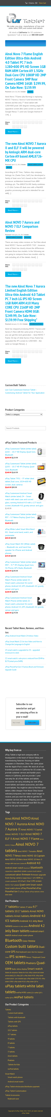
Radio (14, 969)
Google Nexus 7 (27, 878)
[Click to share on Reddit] (17, 126)
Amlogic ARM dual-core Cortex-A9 (15, 863)
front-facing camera (13, 878)
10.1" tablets (22, 911)
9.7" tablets (12, 1034)
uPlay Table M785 (29, 976)
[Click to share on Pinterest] (25, 122)
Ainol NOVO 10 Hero (14, 859)
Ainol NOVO (21, 818)
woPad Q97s (38, 993)
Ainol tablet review (14, 237)
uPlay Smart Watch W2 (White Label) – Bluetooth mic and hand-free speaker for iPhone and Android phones (20, 548)
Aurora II (27, 868)
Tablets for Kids (23, 972)
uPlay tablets (35, 892)
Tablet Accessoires (12, 1095)
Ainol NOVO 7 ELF (15, 834)
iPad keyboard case (23, 952)
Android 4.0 (33, 863)
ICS (19, 881)
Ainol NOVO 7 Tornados (27, 851)
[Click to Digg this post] (33, 122)
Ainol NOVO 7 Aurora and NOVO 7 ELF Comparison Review (22, 226)
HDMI (38, 878)
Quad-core (25, 884)
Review (27, 237)
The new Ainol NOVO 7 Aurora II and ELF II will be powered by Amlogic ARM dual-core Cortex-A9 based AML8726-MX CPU (25, 152)
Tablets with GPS (14, 1022)
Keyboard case (13, 1099)
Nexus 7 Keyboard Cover (35, 957)
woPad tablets (23, 997)
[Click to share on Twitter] (17, 122)
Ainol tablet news (35, 164)
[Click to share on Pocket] (29, 122)
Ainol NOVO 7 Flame (26, 839)
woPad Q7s (30, 993)
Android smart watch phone (22, 935)
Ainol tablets (22, 916)
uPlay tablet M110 (20, 982)
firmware (26, 874)
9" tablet (29, 907)
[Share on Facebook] (14, 122)
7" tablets (11, 907)
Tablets (8, 1009)
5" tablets (11, 1052)
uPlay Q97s (20, 976)
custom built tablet (34, 871)
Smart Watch (10, 1074)
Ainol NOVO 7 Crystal (31, 829)
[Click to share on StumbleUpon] (14, 126)
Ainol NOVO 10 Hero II (32, 859)
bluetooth (37, 867)
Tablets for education (11, 972)
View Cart (42, 3)
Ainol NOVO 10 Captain (33, 855)
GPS (34, 878)
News (30, 92)
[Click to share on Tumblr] (40, 122)
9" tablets (11, 1039)
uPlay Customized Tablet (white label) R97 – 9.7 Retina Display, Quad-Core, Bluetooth (20, 517)
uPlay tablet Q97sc (32, 982)
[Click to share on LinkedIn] (36, 122)
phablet (16, 885)
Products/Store (36, 324)
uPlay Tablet (24, 892)
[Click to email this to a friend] (21, 126)
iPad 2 (23, 881)
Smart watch (36, 884)
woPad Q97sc (9, 998)
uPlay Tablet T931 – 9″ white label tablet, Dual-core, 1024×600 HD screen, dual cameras (19, 481)
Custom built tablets (21, 946)
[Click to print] (25, 126)
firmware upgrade (38, 874)
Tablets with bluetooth (16, 1017)
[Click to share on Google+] (21, 122)
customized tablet (13, 874)
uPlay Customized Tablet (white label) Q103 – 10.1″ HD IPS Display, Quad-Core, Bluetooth (20, 466)
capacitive (9, 871)
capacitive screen (20, 871)
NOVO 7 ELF (9, 885)
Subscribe (32, 722)
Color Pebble (29, 940)
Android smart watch (14, 867)
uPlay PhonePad (28, 888)
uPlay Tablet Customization (15, 1091)
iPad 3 (29, 881)
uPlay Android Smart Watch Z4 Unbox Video (21, 636)
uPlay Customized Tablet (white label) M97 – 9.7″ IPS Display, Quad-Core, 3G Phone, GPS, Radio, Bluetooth (20, 565)
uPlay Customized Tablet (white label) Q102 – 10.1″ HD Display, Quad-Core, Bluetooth (20, 451)
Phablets (31, 963)
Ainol (8, 818)
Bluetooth (13, 940)
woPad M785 (21, 992)
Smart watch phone (12, 888)
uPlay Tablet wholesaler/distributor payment (22, 1086)
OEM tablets (15, 962)
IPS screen (36, 881)
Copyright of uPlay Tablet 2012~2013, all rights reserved (25, 1111)
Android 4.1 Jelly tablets (20, 926)
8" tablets (21, 907)
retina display (22, 969)
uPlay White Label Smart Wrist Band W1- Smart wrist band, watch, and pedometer (20, 532)
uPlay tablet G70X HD (34, 979)
